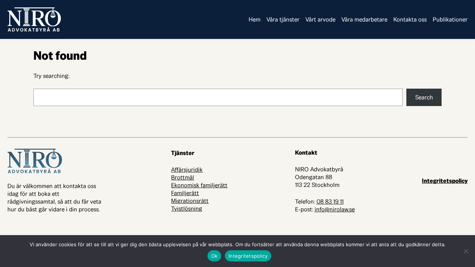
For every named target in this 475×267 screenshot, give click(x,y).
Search (424, 97)
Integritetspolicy (445, 181)
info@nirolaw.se (335, 209)
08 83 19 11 (330, 201)
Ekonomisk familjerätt (199, 185)
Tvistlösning (186, 208)
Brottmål (182, 177)
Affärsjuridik (187, 170)
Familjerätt (185, 193)
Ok (214, 256)
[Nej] (465, 251)
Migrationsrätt (190, 201)
